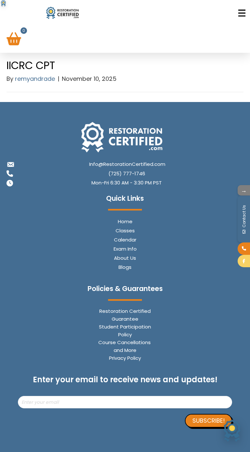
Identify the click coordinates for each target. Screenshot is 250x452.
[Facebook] (244, 261)
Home (125, 221)
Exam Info (125, 248)
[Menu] (242, 13)
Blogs (125, 267)
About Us (125, 258)
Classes (125, 230)
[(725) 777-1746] (244, 248)
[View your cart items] (14, 39)
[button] (208, 421)
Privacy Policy (125, 358)
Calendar (125, 239)
